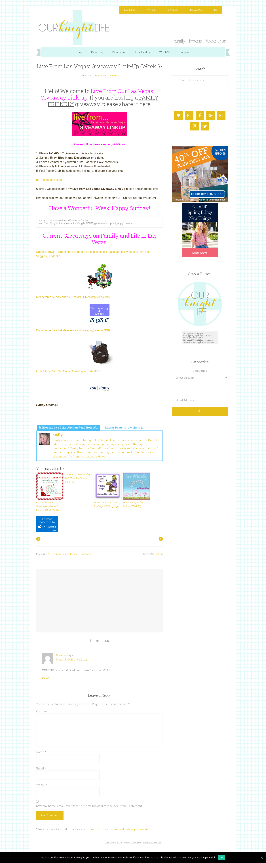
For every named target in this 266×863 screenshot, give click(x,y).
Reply (46, 677)
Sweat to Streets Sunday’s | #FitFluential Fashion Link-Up (78, 478)
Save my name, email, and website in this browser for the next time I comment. (89, 806)
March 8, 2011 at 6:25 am (71, 659)
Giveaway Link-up (60, 553)
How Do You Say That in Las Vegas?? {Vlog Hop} (106, 504)
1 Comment (112, 75)
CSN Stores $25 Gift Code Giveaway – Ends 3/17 (68, 371)
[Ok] (261, 857)
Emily (57, 434)
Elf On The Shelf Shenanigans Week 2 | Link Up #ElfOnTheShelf (49, 506)
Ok (221, 857)
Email (41, 768)
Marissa (61, 655)
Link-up (159, 553)
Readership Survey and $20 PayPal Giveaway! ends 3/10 (73, 297)
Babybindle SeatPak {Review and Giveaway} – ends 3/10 (73, 330)
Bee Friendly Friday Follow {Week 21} (133, 504)
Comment (43, 711)
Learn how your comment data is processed (119, 829)
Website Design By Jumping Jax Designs (142, 842)
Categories (200, 370)
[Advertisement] (99, 597)
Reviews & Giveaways (81, 553)
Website (41, 785)
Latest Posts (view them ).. (124, 427)
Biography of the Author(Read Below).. (70, 427)
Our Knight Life (133, 27)
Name (41, 752)
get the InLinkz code (49, 179)
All (49, 553)
